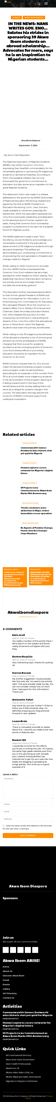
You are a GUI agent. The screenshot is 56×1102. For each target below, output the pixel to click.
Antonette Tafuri (22, 699)
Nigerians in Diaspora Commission (22, 1081)
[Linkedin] (20, 950)
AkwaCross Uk (12, 1068)
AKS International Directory (18, 1055)
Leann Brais (19, 721)
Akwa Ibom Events (34, 17)
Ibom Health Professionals (18, 1063)
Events (16, 17)
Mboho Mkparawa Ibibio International (23, 1076)
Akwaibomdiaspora (30, 140)
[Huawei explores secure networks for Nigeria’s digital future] (10, 468)
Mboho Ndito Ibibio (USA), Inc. (20, 1072)
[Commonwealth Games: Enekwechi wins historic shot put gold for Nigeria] (10, 448)
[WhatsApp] (35, 950)
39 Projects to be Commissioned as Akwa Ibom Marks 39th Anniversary (36, 490)
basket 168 (19, 739)
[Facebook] (6, 950)
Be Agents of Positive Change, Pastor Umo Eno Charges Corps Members (37, 530)
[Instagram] (13, 950)
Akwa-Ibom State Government (20, 1059)
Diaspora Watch (29, 443)
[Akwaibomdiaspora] (18, 140)
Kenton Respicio (22, 656)
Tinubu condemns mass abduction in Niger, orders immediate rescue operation (36, 510)
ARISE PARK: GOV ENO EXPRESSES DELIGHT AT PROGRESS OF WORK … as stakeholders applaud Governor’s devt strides (41, 577)
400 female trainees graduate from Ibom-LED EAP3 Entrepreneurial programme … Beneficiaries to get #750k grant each (14, 578)
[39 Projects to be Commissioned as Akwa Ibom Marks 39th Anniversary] (10, 488)
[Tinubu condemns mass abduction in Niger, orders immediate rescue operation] (10, 508)
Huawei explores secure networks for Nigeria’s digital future (37, 470)
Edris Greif (18, 634)
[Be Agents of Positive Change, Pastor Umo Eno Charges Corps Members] (10, 528)
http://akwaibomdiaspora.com (28, 616)
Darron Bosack (21, 672)
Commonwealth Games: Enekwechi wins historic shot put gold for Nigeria (36, 450)
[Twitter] (28, 950)
